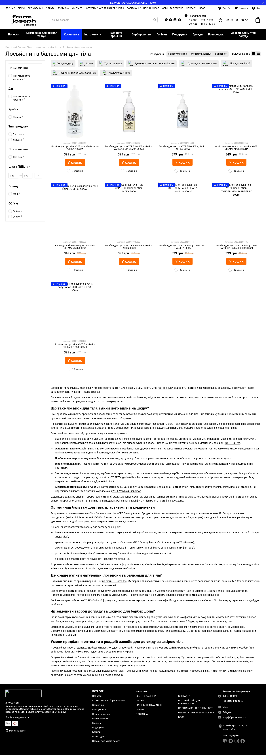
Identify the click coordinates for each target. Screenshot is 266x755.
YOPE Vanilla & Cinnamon (126, 491)
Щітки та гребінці (116, 34)
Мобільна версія (17, 731)
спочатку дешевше (201, 53)
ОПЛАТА (50, 8)
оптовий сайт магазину (166, 657)
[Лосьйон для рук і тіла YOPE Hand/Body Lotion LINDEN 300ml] (129, 210)
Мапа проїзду (230, 729)
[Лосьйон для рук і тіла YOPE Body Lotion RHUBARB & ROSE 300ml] (75, 309)
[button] (263, 3)
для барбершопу (175, 630)
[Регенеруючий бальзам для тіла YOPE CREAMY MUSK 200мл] (75, 210)
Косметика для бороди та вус (41, 34)
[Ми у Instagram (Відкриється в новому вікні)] (175, 19)
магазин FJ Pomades (114, 581)
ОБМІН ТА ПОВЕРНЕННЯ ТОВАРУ (179, 8)
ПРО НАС (10, 8)
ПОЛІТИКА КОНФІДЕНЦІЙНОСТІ (143, 8)
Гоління (162, 34)
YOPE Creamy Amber (128, 513)
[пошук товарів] (155, 20)
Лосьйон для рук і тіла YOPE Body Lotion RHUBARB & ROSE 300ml (74, 345)
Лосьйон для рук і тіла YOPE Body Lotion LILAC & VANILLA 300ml (182, 246)
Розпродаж (216, 34)
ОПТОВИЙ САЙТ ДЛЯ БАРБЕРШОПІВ (105, 8)
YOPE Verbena (130, 452)
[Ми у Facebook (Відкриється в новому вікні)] (179, 19)
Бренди (198, 34)
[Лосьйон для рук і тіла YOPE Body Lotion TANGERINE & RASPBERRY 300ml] (236, 210)
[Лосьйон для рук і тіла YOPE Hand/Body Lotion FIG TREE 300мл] (182, 111)
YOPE (87, 600)
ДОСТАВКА (63, 8)
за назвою (221, 53)
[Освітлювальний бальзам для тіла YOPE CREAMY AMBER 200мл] (236, 111)
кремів (82, 423)
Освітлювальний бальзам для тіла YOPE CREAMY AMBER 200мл (236, 147)
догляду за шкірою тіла (78, 621)
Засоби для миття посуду (243, 34)
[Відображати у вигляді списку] (258, 53)
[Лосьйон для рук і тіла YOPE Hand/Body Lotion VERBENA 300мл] (75, 111)
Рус (229, 8)
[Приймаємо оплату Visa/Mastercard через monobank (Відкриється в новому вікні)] (8, 723)
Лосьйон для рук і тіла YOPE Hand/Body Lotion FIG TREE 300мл (182, 147)
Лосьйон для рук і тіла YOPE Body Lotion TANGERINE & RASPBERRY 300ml (236, 246)
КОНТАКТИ (77, 8)
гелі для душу (166, 387)
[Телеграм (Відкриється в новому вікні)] (170, 19)
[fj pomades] (23, 693)
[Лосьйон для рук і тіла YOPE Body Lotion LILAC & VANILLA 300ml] (182, 210)
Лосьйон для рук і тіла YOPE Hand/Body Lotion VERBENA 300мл (75, 147)
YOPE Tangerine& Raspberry (127, 477)
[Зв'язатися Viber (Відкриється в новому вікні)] (166, 19)
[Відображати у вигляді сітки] (253, 53)
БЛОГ (202, 8)
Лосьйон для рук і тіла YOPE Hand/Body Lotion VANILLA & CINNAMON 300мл (128, 147)
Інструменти (92, 34)
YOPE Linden (108, 481)
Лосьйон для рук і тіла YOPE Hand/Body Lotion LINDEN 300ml (128, 246)
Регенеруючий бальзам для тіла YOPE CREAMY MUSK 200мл (75, 246)
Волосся (13, 34)
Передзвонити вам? (233, 701)
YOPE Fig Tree (232, 443)
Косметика (71, 34)
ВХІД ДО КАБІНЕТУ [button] (146, 696)
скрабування (77, 452)
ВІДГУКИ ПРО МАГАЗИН (30, 8)
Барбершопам (141, 34)
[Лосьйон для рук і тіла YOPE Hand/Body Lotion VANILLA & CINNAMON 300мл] (129, 111)
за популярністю (177, 53)
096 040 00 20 (234, 20)
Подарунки (179, 34)
